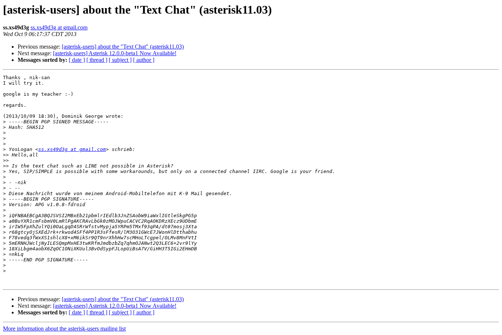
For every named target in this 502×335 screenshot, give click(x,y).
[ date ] (77, 60)
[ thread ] (96, 60)
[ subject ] (120, 60)
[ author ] (143, 60)
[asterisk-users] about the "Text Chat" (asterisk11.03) (123, 46)
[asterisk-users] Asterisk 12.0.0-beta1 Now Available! (114, 53)
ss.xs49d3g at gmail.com (59, 27)
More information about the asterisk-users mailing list (64, 328)
